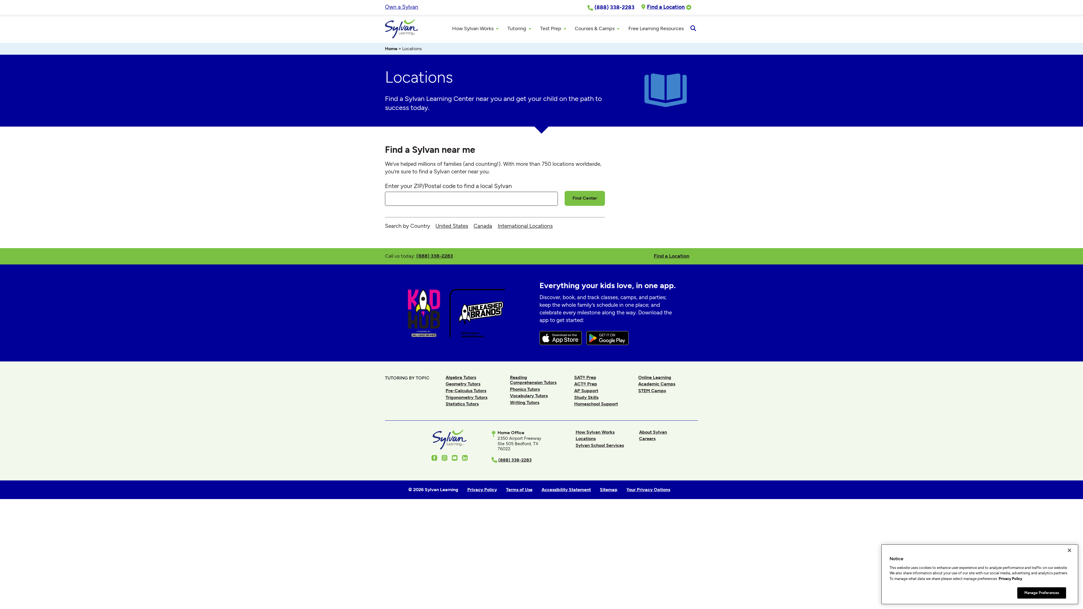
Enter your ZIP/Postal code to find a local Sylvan (448, 185)
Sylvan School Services (600, 445)
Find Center (585, 198)
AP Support (586, 390)
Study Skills (586, 397)
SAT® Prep (585, 377)
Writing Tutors (524, 402)
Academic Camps (656, 384)
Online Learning (654, 377)
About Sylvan (653, 432)
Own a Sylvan (401, 7)
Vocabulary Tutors (529, 395)
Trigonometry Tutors (466, 397)
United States (451, 226)
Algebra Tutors (461, 377)
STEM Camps (652, 390)
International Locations (525, 226)
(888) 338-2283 (434, 256)
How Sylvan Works (595, 432)
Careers (647, 438)
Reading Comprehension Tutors (533, 380)
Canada (483, 226)
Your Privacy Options (648, 489)
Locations (586, 438)
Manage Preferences (1041, 593)
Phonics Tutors (525, 389)
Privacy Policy (1010, 579)
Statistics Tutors (462, 404)
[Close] (1069, 550)
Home (391, 48)
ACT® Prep (585, 384)
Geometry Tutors (463, 384)
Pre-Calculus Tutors (466, 390)
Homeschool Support (596, 404)
